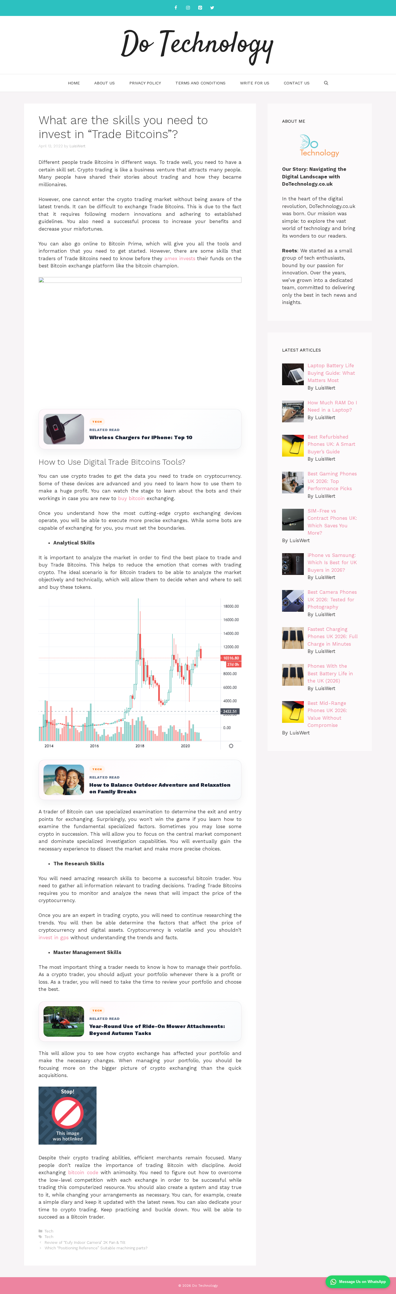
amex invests (180, 258)
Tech (49, 1231)
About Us (104, 83)
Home (74, 83)
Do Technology (198, 45)
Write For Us (254, 83)
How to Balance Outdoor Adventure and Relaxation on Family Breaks (159, 788)
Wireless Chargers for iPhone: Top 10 (140, 437)
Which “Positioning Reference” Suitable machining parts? (96, 1248)
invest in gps (54, 937)
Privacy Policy (145, 83)
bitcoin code (83, 1172)
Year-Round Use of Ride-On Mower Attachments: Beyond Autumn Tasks (157, 1029)
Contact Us (297, 83)
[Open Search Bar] (326, 83)
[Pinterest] (200, 8)
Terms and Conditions (200, 83)
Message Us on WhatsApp (362, 1281)
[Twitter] (212, 8)
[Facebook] (176, 8)
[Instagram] (188, 8)
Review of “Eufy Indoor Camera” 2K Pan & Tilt (85, 1242)
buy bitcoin (132, 498)
